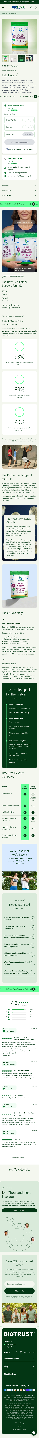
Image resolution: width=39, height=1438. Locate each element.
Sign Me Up (19, 1291)
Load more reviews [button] (18, 1157)
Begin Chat (10, 1347)
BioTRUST (4, 13)
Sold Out (28, 134)
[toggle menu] (3, 7)
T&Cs (19, 1426)
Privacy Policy (19, 1423)
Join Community (20, 1210)
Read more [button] (6, 1056)
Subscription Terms (19, 1430)
